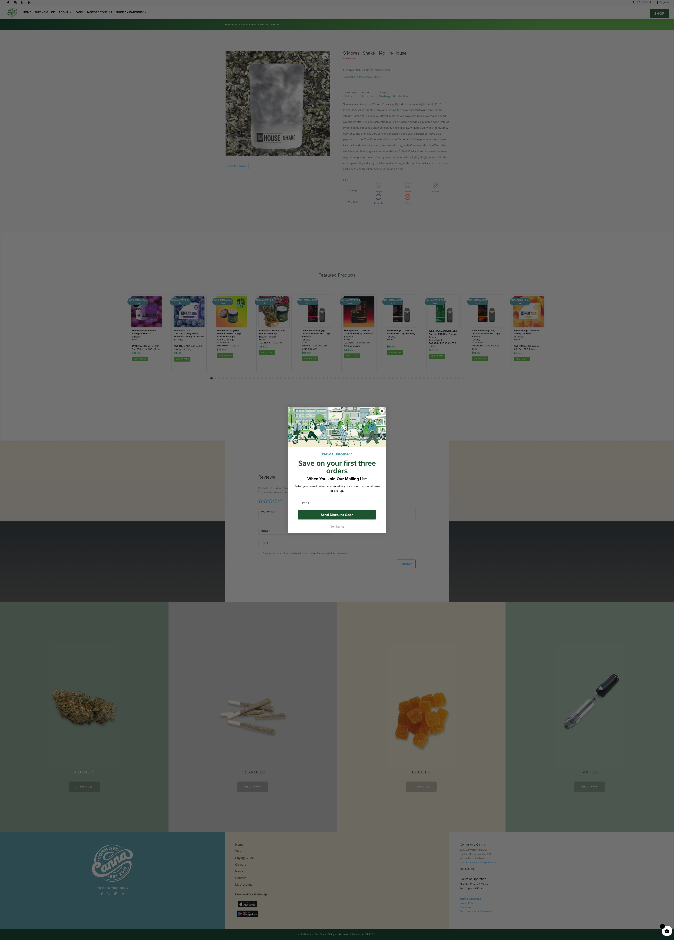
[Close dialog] (382, 411)
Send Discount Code (337, 514)
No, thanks (337, 526)
